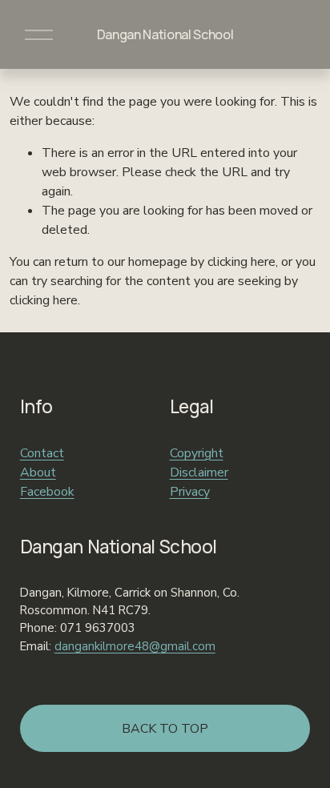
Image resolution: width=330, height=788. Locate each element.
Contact (42, 453)
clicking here (241, 262)
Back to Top (165, 729)
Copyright (196, 453)
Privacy (190, 492)
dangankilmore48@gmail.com (134, 646)
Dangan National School (165, 34)
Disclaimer (199, 472)
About (38, 472)
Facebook (47, 492)
